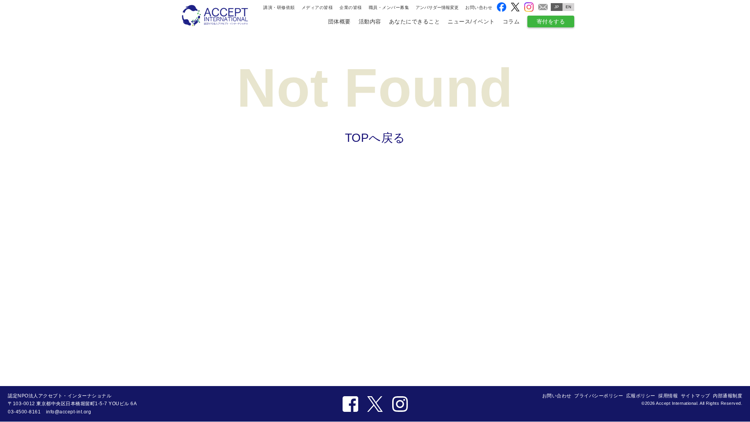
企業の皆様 (350, 7)
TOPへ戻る (375, 137)
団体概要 (339, 21)
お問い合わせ (478, 7)
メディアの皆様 (317, 7)
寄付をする (551, 21)
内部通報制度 (727, 396)
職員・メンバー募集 (389, 7)
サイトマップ (695, 396)
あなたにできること (414, 21)
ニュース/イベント (471, 21)
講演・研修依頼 (279, 7)
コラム (511, 21)
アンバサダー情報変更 (437, 7)
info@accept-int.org (68, 412)
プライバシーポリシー (598, 396)
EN (568, 7)
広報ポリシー (640, 396)
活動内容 (370, 21)
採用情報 (668, 396)
